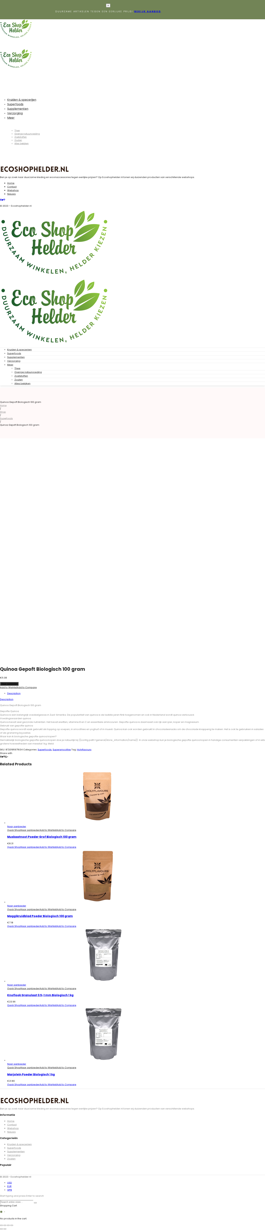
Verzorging (13, 361)
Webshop (13, 190)
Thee (17, 368)
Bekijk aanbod (147, 11)
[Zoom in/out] (11, 1225)
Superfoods (14, 353)
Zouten (18, 379)
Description (14, 693)
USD (9, 1182)
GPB (9, 1190)
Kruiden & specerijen (19, 349)
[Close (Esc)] (1, 1225)
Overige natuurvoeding (28, 372)
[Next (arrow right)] (4, 1228)
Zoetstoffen (21, 376)
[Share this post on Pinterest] (4, 757)
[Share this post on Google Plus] (6, 757)
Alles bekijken (22, 383)
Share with (6, 753)
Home (10, 183)
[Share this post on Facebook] (0, 757)
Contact (12, 186)
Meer (10, 364)
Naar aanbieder (9, 683)
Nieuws (11, 194)
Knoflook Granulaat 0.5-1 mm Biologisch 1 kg (40, 995)
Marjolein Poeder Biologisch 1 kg (31, 1074)
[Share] (4, 1225)
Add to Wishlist (8, 687)
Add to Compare (27, 687)
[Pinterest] (4, 200)
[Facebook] (0, 200)
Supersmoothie (62, 749)
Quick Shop (14, 830)
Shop (3, 411)
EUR (9, 1186)
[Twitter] (2, 200)
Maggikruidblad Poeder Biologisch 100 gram (40, 916)
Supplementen (16, 357)
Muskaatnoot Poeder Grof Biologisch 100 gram (41, 837)
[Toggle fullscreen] (8, 1225)
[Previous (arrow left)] (1, 1228)
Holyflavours (84, 749)
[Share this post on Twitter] (2, 757)
